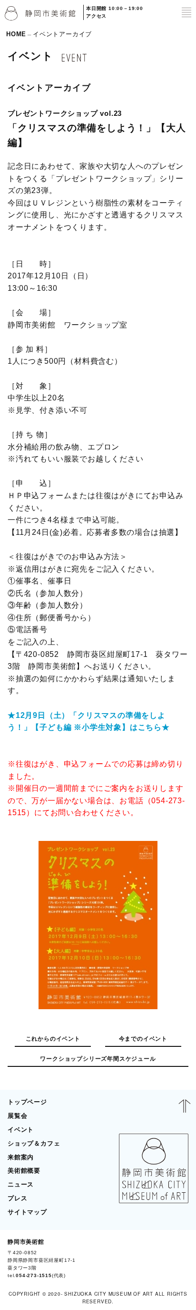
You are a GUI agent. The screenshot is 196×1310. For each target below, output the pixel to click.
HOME (16, 34)
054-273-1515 (34, 1275)
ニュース (21, 1184)
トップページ (27, 1101)
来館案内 (21, 1157)
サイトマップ (27, 1212)
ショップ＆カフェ (34, 1143)
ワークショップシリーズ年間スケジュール (98, 1058)
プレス (17, 1198)
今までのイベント (143, 1038)
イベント (21, 1129)
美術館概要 (24, 1170)
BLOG (175, 1258)
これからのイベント (53, 1038)
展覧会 (17, 1115)
